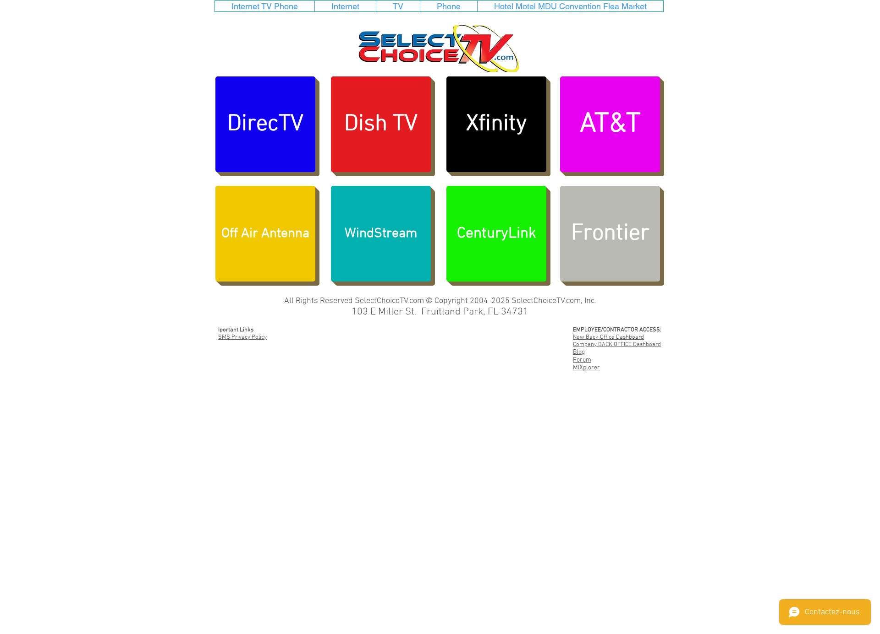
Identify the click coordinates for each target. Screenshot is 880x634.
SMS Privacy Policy (242, 337)
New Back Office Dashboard (608, 337)
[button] (265, 234)
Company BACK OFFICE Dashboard (617, 344)
